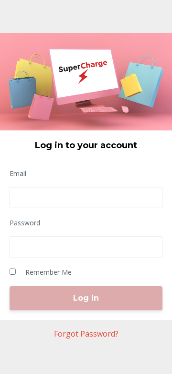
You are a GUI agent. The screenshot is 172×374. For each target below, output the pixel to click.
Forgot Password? (86, 333)
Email (18, 173)
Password (25, 222)
